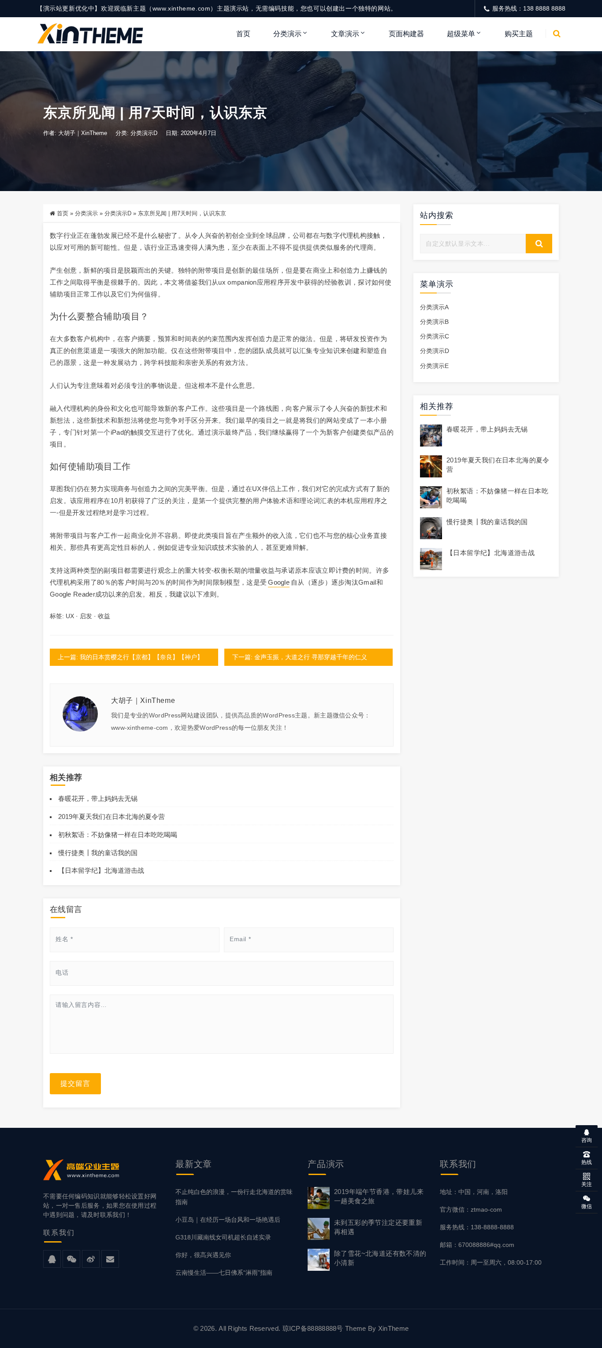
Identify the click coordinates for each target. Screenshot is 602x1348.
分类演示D (143, 133)
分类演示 (287, 34)
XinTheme (393, 1328)
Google (279, 582)
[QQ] (52, 1259)
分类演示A (434, 307)
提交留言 (75, 1083)
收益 (104, 616)
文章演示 (345, 34)
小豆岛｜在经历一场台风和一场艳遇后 (227, 1219)
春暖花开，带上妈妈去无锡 (97, 798)
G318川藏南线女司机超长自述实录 (223, 1237)
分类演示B (434, 321)
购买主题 (519, 34)
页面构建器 (406, 34)
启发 (86, 616)
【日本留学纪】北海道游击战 (101, 870)
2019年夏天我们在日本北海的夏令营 (111, 816)
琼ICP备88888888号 (312, 1328)
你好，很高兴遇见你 (203, 1254)
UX (70, 616)
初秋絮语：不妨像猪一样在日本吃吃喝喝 (117, 834)
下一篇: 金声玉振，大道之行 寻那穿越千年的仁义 (299, 657)
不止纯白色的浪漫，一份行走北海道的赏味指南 (234, 1196)
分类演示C (434, 336)
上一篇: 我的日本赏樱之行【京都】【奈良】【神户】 (130, 657)
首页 (243, 34)
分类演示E (434, 365)
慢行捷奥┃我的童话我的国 (97, 852)
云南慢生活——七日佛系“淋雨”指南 (223, 1272)
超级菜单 (461, 34)
